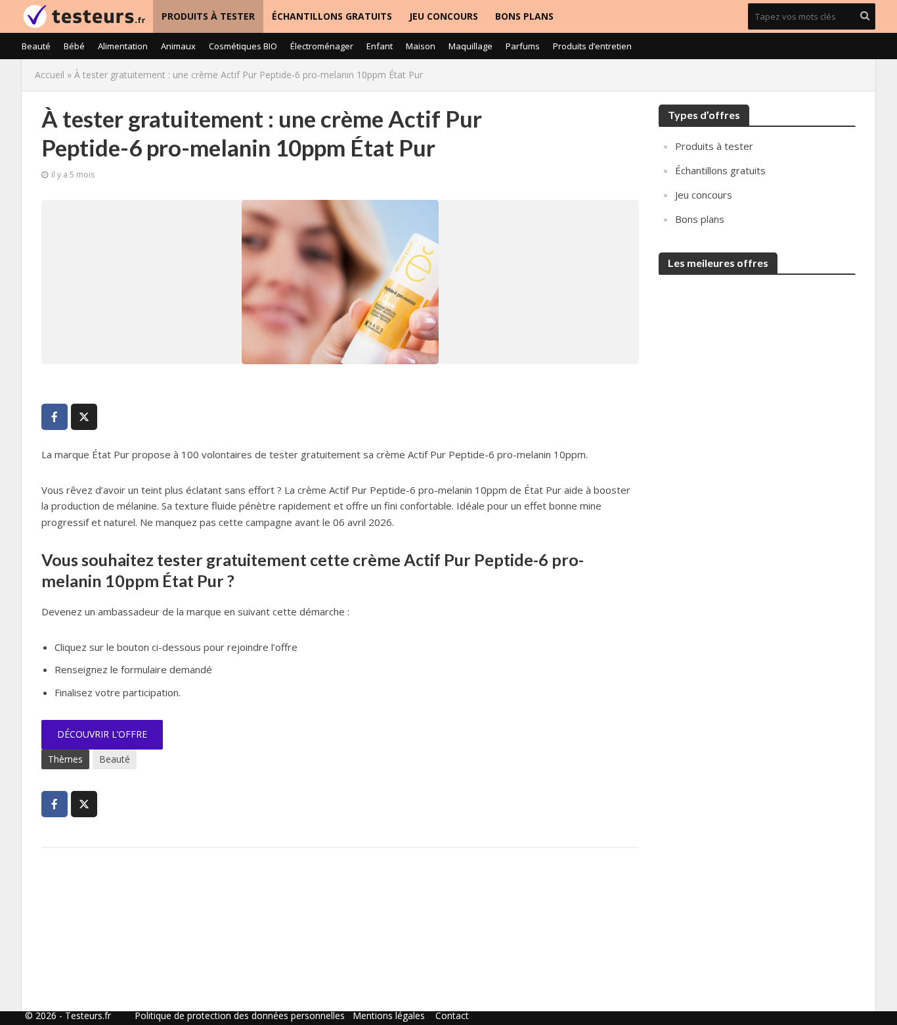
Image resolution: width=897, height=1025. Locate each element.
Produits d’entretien (592, 46)
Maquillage (470, 46)
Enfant (379, 46)
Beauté (36, 46)
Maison (420, 46)
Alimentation (123, 46)
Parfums (523, 46)
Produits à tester (208, 16)
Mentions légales (389, 1015)
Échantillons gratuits (332, 16)
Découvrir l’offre (102, 734)
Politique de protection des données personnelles (240, 1015)
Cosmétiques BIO (243, 46)
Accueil (49, 74)
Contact (452, 1015)
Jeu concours (443, 16)
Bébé (74, 46)
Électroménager (321, 46)
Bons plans (524, 16)
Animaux (178, 46)
